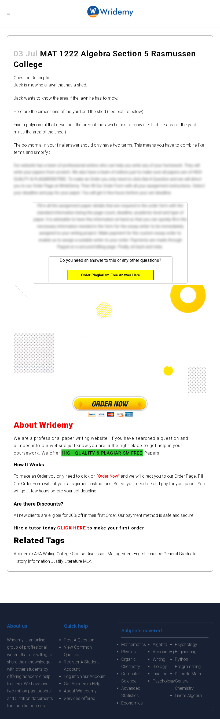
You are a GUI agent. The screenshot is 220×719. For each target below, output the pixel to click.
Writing (49, 553)
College (64, 553)
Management (120, 553)
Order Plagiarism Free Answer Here (110, 275)
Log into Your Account (84, 676)
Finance (155, 553)
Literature (73, 561)
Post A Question (79, 639)
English (140, 553)
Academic (23, 553)
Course (78, 553)
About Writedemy (80, 690)
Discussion (96, 553)
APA (38, 553)
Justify (57, 561)
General (170, 553)
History (20, 561)
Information (39, 561)
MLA (87, 561)
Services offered (79, 698)
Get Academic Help (82, 683)
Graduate (187, 553)
